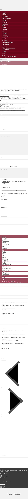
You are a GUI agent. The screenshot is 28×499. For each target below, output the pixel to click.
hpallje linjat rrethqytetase (3, 105)
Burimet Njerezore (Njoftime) (5, 249)
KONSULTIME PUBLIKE (4, 40)
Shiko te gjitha (2, 196)
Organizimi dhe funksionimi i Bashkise (7, 43)
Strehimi (4, 256)
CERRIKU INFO (3, 275)
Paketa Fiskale (4, 38)
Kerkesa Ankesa (4, 47)
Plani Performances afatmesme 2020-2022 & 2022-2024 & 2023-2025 (9, 56)
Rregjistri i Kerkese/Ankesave (6, 16)
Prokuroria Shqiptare (2, 486)
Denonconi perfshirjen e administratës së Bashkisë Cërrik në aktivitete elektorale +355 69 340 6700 (12, 282)
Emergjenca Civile (5, 33)
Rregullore (4, 15)
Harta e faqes (3, 55)
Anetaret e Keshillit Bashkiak (6, 238)
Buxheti (4, 262)
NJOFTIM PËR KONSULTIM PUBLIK (6, 187)
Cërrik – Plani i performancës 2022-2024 (7, 39)
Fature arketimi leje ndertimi (6, 49)
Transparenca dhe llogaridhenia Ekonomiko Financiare (8, 42)
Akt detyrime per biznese (5, 50)
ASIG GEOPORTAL (16, 166)
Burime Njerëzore (5, 35)
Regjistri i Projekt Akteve (5, 17)
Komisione (4, 240)
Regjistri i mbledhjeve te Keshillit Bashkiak (7, 18)
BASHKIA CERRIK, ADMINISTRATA (5, 22)
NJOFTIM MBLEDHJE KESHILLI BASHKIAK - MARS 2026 (8, 313)
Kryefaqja (3, 63)
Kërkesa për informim (5, 267)
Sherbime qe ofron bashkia (6, 44)
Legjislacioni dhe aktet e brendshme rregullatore (8, 269)
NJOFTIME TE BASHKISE (6, 93)
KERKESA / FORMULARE (4, 271)
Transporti (4, 28)
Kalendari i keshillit (5, 245)
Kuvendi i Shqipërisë (2, 484)
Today (1, 387)
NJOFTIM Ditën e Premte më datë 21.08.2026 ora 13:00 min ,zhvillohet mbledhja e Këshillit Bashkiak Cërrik (13, 305)
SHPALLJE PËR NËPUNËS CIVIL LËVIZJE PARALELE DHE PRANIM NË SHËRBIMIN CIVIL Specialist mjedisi (13, 343)
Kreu (2, 92)
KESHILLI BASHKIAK (4, 12)
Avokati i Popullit (2, 487)
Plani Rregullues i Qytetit (5, 26)
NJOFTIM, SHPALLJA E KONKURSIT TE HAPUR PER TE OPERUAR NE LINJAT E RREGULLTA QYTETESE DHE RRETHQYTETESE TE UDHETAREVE (12, 108)
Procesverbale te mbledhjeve (6, 19)
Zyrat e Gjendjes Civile (5, 34)
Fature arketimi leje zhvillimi (6, 273)
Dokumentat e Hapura (4, 57)
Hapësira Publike (5, 29)
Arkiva (3, 258)
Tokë (3, 30)
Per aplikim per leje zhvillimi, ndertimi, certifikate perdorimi (9, 48)
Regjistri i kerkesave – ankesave (6, 41)
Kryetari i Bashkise (5, 247)
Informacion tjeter (5, 46)
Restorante (4, 53)
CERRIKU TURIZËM (4, 51)
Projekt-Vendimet (5, 20)
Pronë (3, 31)
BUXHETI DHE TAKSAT (4, 37)
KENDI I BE (3, 280)
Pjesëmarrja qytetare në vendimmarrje (7, 45)
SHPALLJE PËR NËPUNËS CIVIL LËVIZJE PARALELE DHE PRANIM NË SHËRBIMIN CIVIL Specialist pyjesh (13, 340)
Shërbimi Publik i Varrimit (5, 32)
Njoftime (4, 21)
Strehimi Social (4, 27)
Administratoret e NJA (5, 24)
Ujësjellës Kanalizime (6, 36)
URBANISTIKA (3, 25)
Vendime (4, 13)
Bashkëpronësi (6, 260)
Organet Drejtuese (5, 14)
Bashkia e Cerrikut (5, 23)
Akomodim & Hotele (5, 52)
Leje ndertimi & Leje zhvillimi (6, 251)
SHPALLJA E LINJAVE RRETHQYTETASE (6, 104)
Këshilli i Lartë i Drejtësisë (3, 485)
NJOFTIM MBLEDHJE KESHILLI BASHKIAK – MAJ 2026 (8, 310)
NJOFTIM (1, 65)
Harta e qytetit (3, 278)
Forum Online (3, 54)
